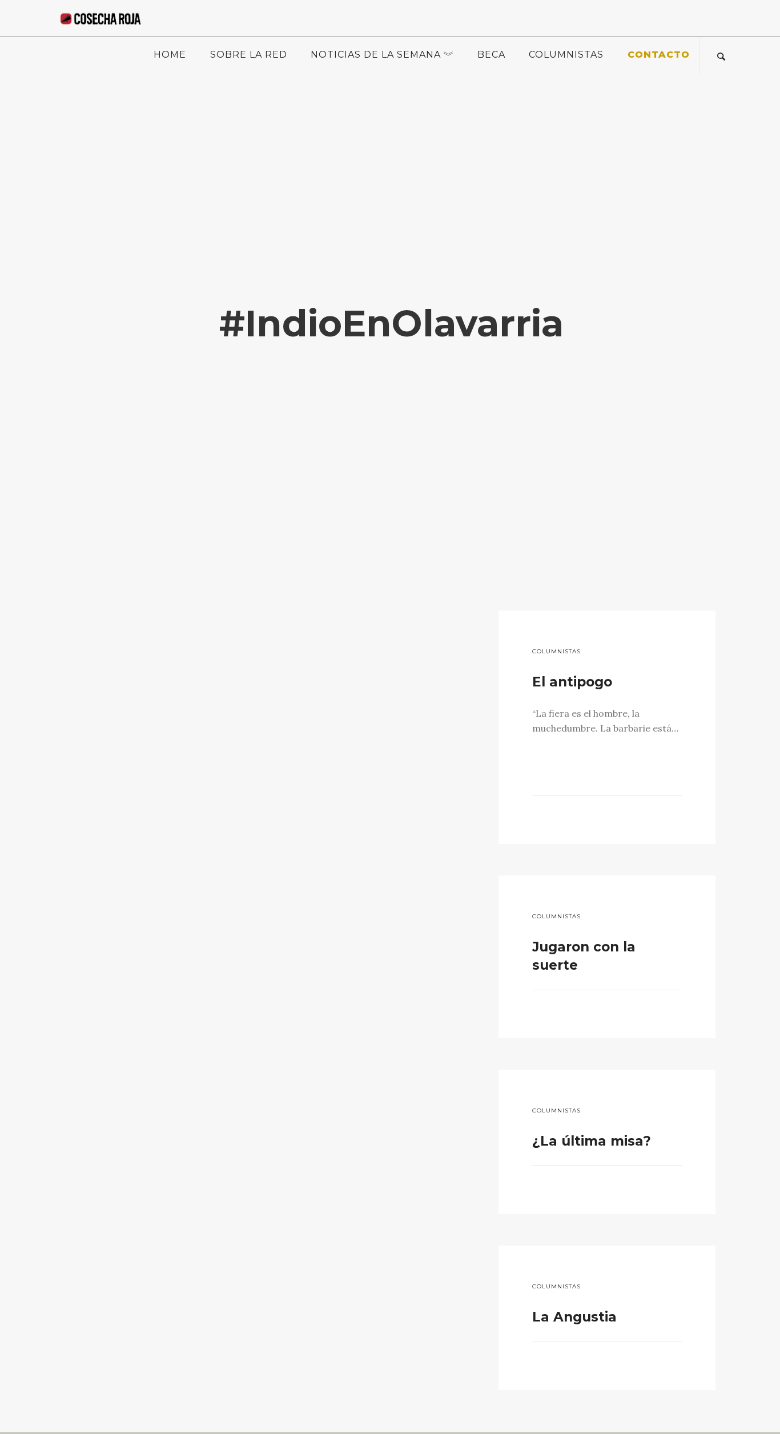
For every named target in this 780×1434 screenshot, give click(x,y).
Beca (491, 54)
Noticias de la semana (376, 54)
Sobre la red (248, 54)
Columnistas (566, 54)
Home (170, 54)
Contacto (659, 54)
